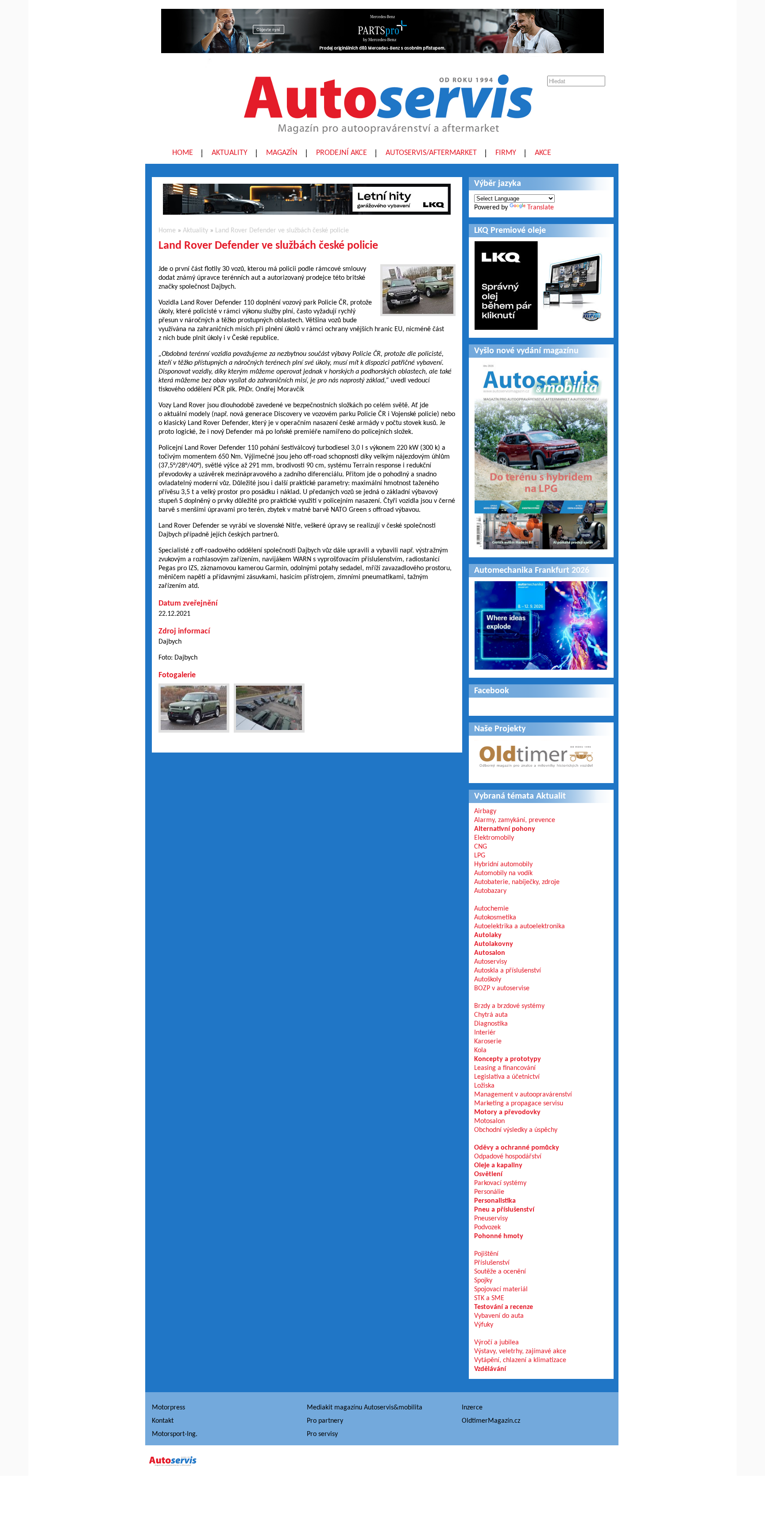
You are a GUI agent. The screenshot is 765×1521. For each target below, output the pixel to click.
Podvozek (487, 1227)
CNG (480, 846)
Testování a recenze (503, 1307)
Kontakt (163, 1420)
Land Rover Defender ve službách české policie (282, 230)
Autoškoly (487, 979)
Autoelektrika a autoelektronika (519, 926)
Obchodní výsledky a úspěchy (515, 1130)
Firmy (505, 153)
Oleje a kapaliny (498, 1165)
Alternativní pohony (504, 829)
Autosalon (489, 953)
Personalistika (495, 1200)
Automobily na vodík (503, 873)
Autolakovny (493, 944)
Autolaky (488, 935)
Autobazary (490, 891)
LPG (479, 855)
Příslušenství (492, 1262)
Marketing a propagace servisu (518, 1103)
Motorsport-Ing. (174, 1434)
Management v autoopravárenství (523, 1094)
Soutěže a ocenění (500, 1271)
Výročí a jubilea (496, 1342)
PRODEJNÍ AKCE (341, 153)
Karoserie (488, 1041)
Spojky (483, 1280)
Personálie (489, 1192)
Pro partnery (325, 1420)
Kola (480, 1050)
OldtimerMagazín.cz (491, 1420)
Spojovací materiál (501, 1289)
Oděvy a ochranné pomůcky (516, 1147)
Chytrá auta (491, 1015)
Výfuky (483, 1324)
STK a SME (489, 1298)
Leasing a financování (505, 1068)
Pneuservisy (491, 1218)
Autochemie (491, 908)
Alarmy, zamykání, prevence (514, 820)
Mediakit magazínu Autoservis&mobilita (364, 1407)
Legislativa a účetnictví (507, 1077)
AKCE (543, 153)
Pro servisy (322, 1434)
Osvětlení (488, 1174)
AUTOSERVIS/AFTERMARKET (431, 153)
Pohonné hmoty (498, 1236)
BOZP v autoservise (501, 988)
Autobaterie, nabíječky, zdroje (517, 882)
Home (182, 153)
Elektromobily (494, 838)
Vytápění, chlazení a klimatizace (520, 1360)
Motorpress (168, 1407)
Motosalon (489, 1121)
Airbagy (485, 811)
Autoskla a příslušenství (507, 970)
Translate (540, 207)
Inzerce (472, 1407)
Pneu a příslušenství (504, 1209)
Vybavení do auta (499, 1316)
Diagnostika (491, 1023)
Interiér (485, 1032)
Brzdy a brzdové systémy (509, 1006)
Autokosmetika (495, 917)
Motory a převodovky (507, 1112)
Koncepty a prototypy (507, 1059)
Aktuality (229, 153)
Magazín (282, 153)
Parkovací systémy (500, 1183)
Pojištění (486, 1254)
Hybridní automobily (503, 864)
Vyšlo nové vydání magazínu (526, 351)
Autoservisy (490, 961)
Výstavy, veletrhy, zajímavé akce (520, 1351)
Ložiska (484, 1085)
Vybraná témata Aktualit (520, 796)
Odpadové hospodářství (507, 1156)
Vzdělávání (490, 1369)
